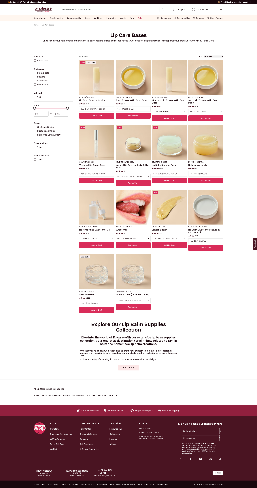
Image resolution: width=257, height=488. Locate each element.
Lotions (66, 395)
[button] (208, 40)
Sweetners (42, 84)
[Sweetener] (133, 207)
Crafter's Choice (45, 127)
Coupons (84, 439)
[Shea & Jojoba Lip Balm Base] (133, 77)
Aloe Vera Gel (86, 294)
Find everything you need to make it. (76, 9)
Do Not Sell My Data (146, 484)
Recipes (113, 439)
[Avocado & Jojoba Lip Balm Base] (205, 77)
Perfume (102, 395)
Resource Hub (115, 429)
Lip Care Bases (48, 25)
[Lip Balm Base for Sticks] (96, 77)
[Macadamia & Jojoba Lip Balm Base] (169, 77)
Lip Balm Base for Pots (164, 165)
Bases (36, 395)
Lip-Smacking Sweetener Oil (94, 230)
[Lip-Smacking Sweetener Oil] (96, 207)
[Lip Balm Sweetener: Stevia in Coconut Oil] (205, 207)
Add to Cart (96, 115)
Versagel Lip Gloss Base (92, 165)
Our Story (54, 429)
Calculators (114, 434)
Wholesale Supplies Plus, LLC (211, 484)
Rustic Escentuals (46, 131)
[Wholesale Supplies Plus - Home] (43, 9)
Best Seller (42, 60)
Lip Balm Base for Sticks (92, 100)
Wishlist (53, 449)
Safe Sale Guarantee (89, 449)
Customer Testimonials (61, 434)
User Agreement (87, 484)
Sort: (201, 56)
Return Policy (53, 484)
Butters (41, 77)
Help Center (85, 429)
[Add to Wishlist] (111, 63)
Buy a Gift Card (57, 444)
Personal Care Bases (51, 395)
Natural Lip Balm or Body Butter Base (132, 166)
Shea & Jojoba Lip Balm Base (131, 100)
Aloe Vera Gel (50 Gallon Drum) (133, 294)
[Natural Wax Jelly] (205, 142)
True (39, 147)
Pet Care (113, 395)
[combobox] (113, 9)
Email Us (147, 428)
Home (36, 25)
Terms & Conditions (69, 484)
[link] (180, 459)
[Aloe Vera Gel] (96, 272)
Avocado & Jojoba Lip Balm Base (203, 101)
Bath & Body (78, 395)
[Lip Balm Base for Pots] (169, 142)
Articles (112, 444)
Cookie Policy (162, 484)
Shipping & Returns (88, 434)
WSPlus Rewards (57, 439)
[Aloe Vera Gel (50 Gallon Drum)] (133, 272)
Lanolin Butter (159, 230)
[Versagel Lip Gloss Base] (96, 142)
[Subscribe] (220, 431)
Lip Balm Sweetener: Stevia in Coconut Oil (204, 231)
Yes (39, 97)
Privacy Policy (39, 484)
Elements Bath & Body (49, 135)
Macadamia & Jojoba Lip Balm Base (168, 101)
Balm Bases (43, 73)
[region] (128, 2)
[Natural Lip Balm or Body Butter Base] (133, 142)
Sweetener (121, 230)
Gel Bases (42, 81)
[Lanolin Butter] (169, 207)
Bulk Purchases (87, 444)
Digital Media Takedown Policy (122, 484)
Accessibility (102, 484)
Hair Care (91, 395)
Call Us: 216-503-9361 (149, 432)
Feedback (218, 473)
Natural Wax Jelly (197, 165)
